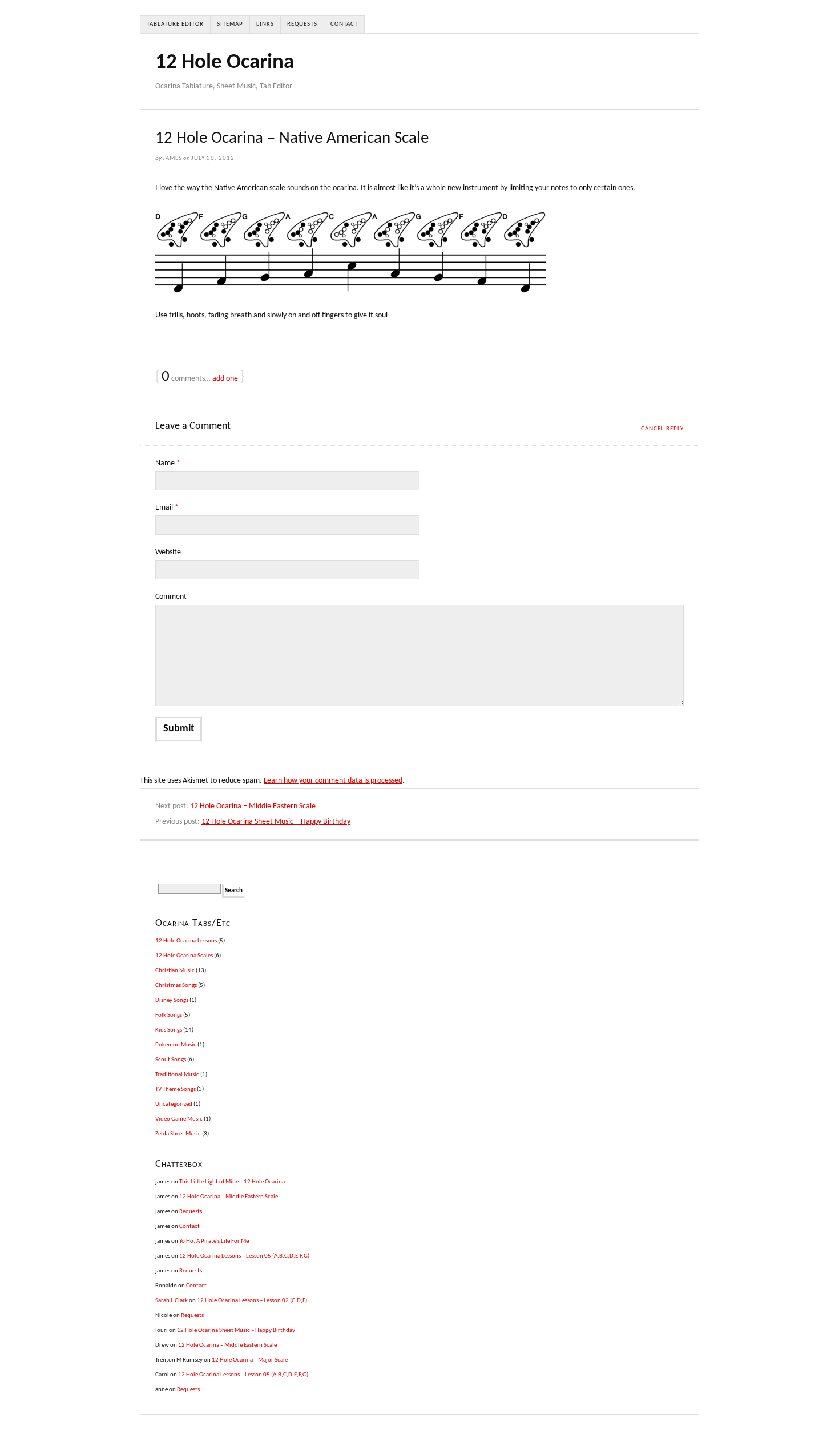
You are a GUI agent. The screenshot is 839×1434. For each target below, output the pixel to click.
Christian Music (175, 971)
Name (167, 463)
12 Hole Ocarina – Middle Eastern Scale (253, 806)
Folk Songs (168, 1015)
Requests (302, 24)
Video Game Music (179, 1119)
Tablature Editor (175, 24)
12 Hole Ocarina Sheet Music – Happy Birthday (275, 821)
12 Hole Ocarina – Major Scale (250, 1360)
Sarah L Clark (171, 1301)
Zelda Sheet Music (178, 1134)
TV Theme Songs (175, 1089)
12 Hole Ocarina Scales (184, 956)
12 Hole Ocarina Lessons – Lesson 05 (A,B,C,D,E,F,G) (244, 1256)
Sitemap (230, 24)
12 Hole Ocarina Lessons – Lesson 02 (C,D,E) (252, 1301)
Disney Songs (171, 1000)
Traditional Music (177, 1075)
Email (167, 507)
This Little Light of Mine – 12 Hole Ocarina (232, 1182)
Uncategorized (173, 1104)
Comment (171, 597)
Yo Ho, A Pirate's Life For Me (214, 1241)
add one (225, 378)
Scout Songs (170, 1060)
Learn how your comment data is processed (333, 780)
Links (265, 24)
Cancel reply (662, 429)
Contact (344, 24)
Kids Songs (168, 1030)
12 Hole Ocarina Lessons (186, 941)
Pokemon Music (175, 1045)
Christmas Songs (176, 985)
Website (168, 552)
